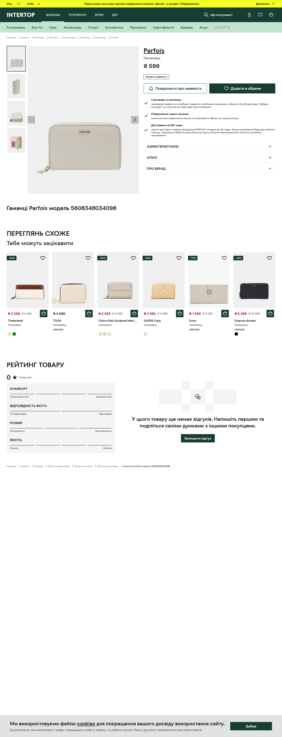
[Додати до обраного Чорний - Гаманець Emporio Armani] (269, 258)
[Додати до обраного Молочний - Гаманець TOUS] (88, 258)
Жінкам (53, 37)
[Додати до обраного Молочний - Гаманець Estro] (224, 258)
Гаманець (100, 37)
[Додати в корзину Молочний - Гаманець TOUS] (89, 313)
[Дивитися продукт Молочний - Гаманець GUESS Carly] (164, 280)
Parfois (114, 37)
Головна (11, 37)
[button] (31, 119)
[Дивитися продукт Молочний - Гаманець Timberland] (28, 280)
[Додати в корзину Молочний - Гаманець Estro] (225, 313)
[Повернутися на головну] (21, 15)
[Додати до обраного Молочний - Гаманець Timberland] (43, 258)
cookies (86, 723)
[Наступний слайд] (135, 119)
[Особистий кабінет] (249, 15)
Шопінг (25, 37)
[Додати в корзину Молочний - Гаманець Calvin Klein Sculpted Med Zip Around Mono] (134, 313)
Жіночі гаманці (83, 466)
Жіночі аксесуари (59, 466)
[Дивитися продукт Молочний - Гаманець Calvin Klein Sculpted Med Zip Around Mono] (118, 280)
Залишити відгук (197, 438)
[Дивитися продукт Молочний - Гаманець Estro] (209, 280)
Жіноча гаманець (107, 466)
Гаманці (85, 37)
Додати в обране (246, 88)
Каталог (39, 37)
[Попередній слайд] (31, 119)
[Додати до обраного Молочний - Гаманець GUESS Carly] (179, 258)
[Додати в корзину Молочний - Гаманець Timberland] (43, 313)
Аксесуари (69, 37)
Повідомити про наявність (178, 88)
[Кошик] (271, 15)
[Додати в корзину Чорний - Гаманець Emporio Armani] (270, 313)
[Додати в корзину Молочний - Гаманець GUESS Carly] (179, 313)
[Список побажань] (260, 15)
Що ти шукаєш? (221, 14)
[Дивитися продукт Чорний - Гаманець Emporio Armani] (254, 280)
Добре (251, 726)
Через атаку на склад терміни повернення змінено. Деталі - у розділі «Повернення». (142, 3)
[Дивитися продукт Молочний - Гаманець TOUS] (73, 280)
